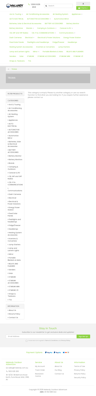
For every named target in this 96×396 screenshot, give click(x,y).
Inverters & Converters (45, 47)
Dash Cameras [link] (14, 194)
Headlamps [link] (13, 229)
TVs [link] (10, 300)
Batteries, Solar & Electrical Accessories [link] (14, 143)
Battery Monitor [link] (14, 156)
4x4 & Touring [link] (14, 104)
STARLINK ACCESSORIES (47, 56)
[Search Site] (46, 6)
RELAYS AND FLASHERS (74, 51)
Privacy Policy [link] (79, 370)
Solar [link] (10, 273)
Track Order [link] (40, 370)
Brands (29, 28)
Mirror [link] (10, 254)
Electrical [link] (12, 198)
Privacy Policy (65, 340)
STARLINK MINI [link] (13, 286)
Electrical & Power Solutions (49, 37)
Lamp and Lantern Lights (19, 51)
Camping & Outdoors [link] (13, 168)
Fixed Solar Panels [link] (12, 214)
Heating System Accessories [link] (15, 233)
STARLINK (30, 56)
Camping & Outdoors (46, 28)
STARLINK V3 (78, 56)
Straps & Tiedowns (17, 61)
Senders (12, 56)
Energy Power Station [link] (14, 208)
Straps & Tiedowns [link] (12, 295)
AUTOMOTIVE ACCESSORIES (38, 19)
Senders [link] (11, 270)
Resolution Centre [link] (39, 375)
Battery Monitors (16, 28)
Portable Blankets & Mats (53, 51)
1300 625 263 (35, 5)
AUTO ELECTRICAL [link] (12, 125)
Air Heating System (60, 14)
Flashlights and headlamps (38, 42)
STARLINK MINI (64, 56)
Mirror (35, 51)
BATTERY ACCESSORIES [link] (13, 151)
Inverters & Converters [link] (13, 239)
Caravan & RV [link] (14, 173)
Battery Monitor (72, 23)
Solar (22, 56)
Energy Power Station (72, 37)
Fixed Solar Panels (16, 42)
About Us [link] (12, 310)
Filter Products (15, 94)
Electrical (29, 37)
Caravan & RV (66, 28)
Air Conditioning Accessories (37, 14)
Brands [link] (11, 163)
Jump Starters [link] (14, 244)
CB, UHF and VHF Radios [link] (15, 177)
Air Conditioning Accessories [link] (15, 109)
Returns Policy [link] (14, 314)
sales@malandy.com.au (18, 368)
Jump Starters (64, 47)
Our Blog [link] (58, 370)
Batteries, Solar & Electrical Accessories (25, 23)
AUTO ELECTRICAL (16, 19)
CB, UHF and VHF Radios (18, 33)
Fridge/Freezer (58, 42)
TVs (29, 61)
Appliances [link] (13, 120)
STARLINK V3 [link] (13, 290)
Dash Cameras (15, 37)
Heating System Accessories (21, 47)
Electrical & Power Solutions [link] (14, 202)
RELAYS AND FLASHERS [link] (13, 265)
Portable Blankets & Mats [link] (14, 259)
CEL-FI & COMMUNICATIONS (43, 33)
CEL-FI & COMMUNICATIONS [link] (15, 183)
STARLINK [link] (12, 277)
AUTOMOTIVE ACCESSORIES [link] (13, 131)
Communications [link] (15, 190)
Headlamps (72, 42)
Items (83, 8)
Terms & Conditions (51, 340)
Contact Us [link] (13, 317)
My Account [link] (40, 366)
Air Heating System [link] (13, 115)
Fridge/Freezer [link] (14, 225)
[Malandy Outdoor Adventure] (15, 5)
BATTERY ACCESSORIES (54, 23)
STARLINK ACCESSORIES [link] (13, 281)
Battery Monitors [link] (15, 159)
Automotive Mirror (61, 19)
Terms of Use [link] (79, 366)
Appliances (76, 14)
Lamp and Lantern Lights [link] (13, 249)
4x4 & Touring (15, 14)
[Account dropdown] (83, 3)
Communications (66, 33)
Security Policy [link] (80, 377)
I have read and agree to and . (49, 340)
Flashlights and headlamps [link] (14, 220)
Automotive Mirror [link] (13, 136)
